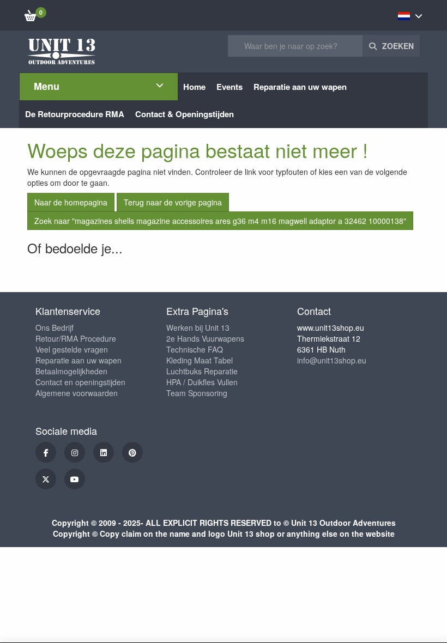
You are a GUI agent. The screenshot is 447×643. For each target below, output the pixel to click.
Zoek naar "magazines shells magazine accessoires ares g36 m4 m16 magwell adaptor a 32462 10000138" (220, 220)
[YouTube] (74, 479)
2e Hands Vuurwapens (205, 338)
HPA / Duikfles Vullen (202, 382)
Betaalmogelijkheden (71, 371)
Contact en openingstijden (80, 382)
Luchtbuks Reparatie (202, 371)
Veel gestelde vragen (71, 349)
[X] (45, 479)
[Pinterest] (132, 452)
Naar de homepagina (70, 202)
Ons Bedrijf (54, 327)
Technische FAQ (194, 349)
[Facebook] (45, 452)
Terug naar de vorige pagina (173, 202)
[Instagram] (74, 452)
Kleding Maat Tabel (199, 360)
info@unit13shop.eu (331, 360)
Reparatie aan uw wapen (78, 360)
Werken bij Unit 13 (197, 327)
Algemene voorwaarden (76, 392)
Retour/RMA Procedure (75, 338)
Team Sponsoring (196, 392)
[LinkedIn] (103, 452)
